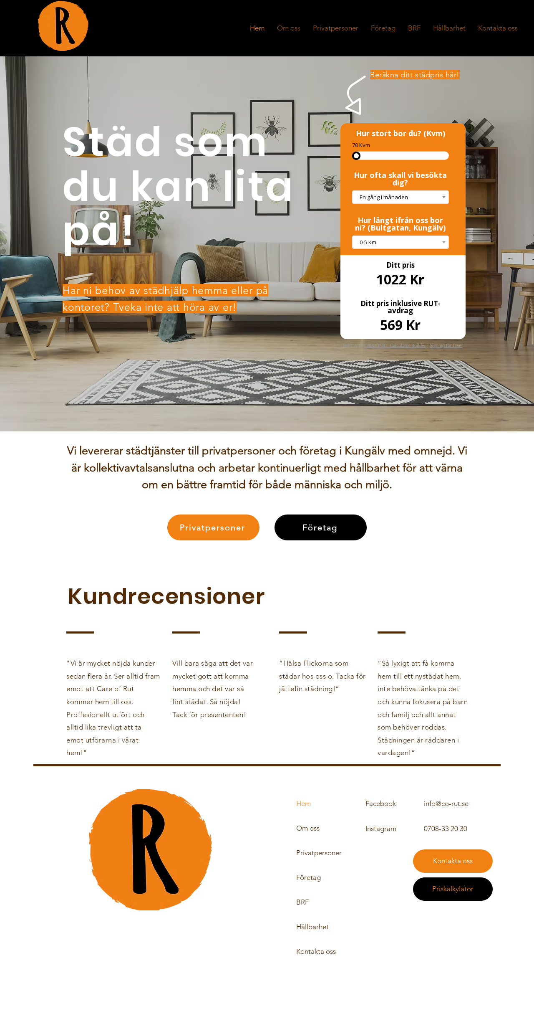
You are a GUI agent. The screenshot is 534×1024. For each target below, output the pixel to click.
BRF (302, 902)
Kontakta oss (316, 951)
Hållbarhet (312, 927)
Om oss (308, 828)
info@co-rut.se (446, 803)
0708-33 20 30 (445, 828)
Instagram (380, 828)
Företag (308, 877)
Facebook (380, 803)
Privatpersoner (319, 853)
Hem (303, 803)
